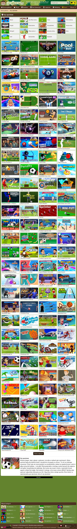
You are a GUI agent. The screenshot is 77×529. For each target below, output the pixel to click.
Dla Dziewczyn (36, 7)
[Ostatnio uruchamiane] (74, 2)
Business (68, 526)
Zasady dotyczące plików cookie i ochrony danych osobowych (40, 527)
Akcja (17, 7)
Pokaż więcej (38, 453)
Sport (65, 7)
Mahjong (57, 7)
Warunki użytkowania (17, 527)
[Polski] (61, 525)
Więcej (72, 7)
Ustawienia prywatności (64, 527)
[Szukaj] (67, 2)
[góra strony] (74, 525)
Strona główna (7, 7)
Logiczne (47, 7)
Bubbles (25, 7)
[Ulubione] (71, 2)
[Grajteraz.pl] (12, 3)
